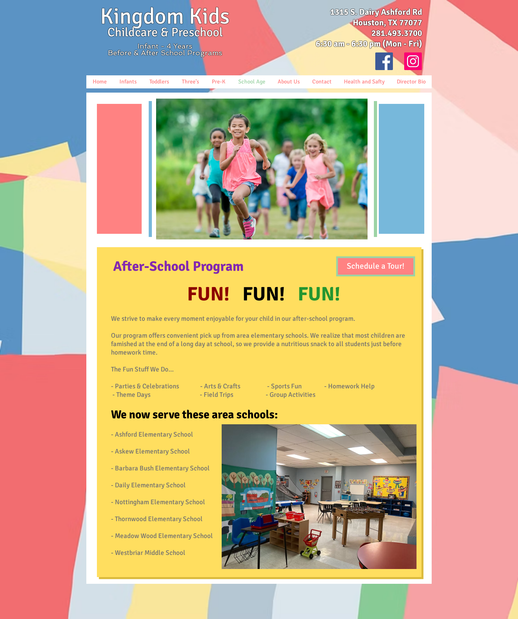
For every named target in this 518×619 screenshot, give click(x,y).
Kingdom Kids (165, 16)
